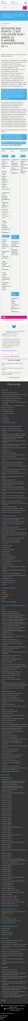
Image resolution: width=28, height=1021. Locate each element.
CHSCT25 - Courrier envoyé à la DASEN (11, 613)
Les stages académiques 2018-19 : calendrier (12, 940)
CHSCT (4, 681)
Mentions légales (4, 1016)
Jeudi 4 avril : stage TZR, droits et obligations (12, 953)
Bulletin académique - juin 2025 (9, 898)
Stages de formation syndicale (9, 919)
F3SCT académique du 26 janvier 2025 (11, 771)
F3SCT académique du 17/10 (9, 759)
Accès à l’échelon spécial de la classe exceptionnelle (14, 394)
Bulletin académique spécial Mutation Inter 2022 (13, 842)
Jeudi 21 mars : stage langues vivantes (11, 951)
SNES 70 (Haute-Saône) (7, 932)
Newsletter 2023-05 (6, 875)
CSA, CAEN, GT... (6, 419)
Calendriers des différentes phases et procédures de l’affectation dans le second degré (14, 445)
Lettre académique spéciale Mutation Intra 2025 (13, 892)
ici (4, 132)
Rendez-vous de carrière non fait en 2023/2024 (13, 538)
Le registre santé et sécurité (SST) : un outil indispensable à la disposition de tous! (12, 672)
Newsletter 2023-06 (6, 879)
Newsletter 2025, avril (7, 894)
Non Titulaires (5, 594)
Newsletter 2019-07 (6, 812)
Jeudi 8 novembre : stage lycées (9, 942)
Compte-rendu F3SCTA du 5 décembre (11, 757)
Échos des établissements (8, 413)
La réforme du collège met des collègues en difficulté (14, 666)
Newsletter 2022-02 (6, 848)
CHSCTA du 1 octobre (7, 709)
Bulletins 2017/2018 (7, 797)
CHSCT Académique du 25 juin (9, 720)
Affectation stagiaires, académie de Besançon (13, 487)
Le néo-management (7, 753)
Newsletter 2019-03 (6, 802)
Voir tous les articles (14, 377)
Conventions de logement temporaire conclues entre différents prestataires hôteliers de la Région (14, 619)
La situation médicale (7, 546)
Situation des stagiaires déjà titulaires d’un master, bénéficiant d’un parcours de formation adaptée (14, 434)
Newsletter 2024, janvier (7, 883)
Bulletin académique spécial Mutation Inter (12, 827)
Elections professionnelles (8, 923)
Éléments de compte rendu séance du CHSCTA (13, 719)
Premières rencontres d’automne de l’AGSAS (12, 693)
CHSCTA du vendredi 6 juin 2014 (9, 639)
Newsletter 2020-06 (6, 829)
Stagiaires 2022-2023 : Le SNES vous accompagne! (14, 510)
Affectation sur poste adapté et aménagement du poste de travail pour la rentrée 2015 (13, 647)
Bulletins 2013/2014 (7, 777)
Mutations (4, 584)
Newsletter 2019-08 (6, 814)
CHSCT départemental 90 (8, 677)
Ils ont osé (4, 415)
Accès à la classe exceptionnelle (9, 557)
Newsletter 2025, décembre (8, 904)
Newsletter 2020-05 (6, 825)
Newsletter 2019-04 (6, 804)
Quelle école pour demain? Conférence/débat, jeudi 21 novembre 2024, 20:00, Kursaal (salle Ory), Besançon (14, 978)
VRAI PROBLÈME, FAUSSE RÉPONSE (11, 668)
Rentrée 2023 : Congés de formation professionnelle (14, 533)
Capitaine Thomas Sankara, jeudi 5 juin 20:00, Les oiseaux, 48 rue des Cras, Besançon (13, 992)
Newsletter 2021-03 (6, 838)
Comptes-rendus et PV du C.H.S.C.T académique (13, 627)
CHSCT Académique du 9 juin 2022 (10, 749)
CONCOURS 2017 (6, 451)
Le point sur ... (5, 417)
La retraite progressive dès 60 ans (10, 400)
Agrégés (4, 590)
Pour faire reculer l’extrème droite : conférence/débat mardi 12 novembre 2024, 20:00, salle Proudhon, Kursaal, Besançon (14, 973)
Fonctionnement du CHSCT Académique (11, 679)
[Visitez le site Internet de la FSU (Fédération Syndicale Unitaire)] (14, 1009)
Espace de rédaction (15, 1010)
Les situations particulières (8, 549)
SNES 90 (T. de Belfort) (7, 934)
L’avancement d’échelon (8, 559)
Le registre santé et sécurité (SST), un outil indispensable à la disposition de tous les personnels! (12, 742)
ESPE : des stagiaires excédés (9, 457)
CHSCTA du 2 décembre (7, 713)
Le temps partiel (6, 547)
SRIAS (3, 608)
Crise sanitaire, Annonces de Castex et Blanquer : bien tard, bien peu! (13, 716)
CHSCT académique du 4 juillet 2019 (10, 695)
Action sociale (5, 421)
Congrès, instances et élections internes (11, 921)
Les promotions (6, 553)
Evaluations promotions (7, 582)
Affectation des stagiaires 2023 (9, 392)
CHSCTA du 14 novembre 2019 (9, 697)
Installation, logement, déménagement (11, 429)
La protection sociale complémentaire (11, 766)
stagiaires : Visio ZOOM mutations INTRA (12, 501)
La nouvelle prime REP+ (7, 722)
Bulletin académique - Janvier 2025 (10, 890)
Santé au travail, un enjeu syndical (10, 612)
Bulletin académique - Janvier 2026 (10, 906)
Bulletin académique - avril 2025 (9, 896)
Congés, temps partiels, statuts (9, 580)
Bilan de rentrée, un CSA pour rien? (10, 396)
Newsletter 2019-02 (6, 800)
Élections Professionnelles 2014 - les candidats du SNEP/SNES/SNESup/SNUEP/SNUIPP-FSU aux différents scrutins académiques (13, 783)
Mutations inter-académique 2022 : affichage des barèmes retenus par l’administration (13, 519)
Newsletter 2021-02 (6, 833)
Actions (4, 915)
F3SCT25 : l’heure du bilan (8, 407)
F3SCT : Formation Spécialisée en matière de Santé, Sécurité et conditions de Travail (14, 768)
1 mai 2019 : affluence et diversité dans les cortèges (12, 369)
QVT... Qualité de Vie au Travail (9, 751)
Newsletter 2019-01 (6, 798)
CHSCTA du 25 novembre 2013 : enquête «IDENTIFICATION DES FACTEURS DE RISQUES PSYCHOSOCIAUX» (13, 631)
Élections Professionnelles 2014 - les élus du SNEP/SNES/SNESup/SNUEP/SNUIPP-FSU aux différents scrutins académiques (13, 788)
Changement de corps (7, 579)
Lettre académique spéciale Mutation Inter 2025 (13, 902)
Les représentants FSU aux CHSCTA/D (11, 641)
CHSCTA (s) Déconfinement (8, 704)
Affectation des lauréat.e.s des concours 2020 (12, 482)
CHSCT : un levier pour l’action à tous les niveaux (13, 664)
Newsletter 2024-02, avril (8, 885)
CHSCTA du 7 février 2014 (8, 634)
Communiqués (5, 917)
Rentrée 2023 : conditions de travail (10, 527)
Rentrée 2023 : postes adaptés (9, 531)
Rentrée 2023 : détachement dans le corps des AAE (14, 529)
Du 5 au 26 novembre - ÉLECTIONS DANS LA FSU (13, 793)
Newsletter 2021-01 (6, 831)
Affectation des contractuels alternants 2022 (12, 508)
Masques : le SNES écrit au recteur (10, 711)
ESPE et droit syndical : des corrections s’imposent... (14, 469)
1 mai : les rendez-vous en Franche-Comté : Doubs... (12, 364)
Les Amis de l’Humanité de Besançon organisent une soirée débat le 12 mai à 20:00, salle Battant (14, 995)
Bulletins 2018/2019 (7, 810)
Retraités (4, 598)
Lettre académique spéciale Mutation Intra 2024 (13, 881)
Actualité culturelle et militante (9, 423)
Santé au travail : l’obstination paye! (10, 761)
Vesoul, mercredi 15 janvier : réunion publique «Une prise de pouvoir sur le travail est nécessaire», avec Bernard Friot (14, 983)
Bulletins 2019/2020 (6, 816)
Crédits (1, 1019)
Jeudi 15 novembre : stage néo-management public (14, 944)
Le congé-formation (7, 563)
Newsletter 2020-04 (6, 823)
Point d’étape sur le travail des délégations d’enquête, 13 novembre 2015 (12, 659)
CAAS (3, 610)
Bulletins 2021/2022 (6, 840)
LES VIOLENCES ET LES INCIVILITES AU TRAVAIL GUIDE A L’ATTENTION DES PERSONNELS (13, 616)
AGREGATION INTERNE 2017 (9, 453)
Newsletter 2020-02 (6, 821)
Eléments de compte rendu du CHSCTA (11, 675)
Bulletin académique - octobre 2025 (10, 900)
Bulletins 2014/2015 (7, 779)
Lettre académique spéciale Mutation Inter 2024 (13, 877)
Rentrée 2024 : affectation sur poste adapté (12, 755)
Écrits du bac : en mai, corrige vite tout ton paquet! (14, 739)
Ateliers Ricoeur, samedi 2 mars (9, 970)
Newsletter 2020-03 (6, 819)
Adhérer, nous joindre (7, 409)
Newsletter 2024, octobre (8, 887)
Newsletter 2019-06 (6, 808)
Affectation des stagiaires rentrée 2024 (11, 512)
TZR (3, 600)
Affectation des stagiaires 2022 (9, 506)
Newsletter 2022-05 (6, 857)
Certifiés (4, 592)
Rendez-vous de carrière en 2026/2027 (11, 573)
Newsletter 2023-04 (6, 873)
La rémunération (6, 551)
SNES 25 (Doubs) (6, 929)
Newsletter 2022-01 (6, 846)
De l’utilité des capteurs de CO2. (9, 735)
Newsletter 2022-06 (6, 866)
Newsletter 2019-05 (6, 806)
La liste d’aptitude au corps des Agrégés (11, 561)
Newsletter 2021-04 (6, 844)
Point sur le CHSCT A (7, 662)
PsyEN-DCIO (5, 596)
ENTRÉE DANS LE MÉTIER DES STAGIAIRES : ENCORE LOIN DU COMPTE (12, 438)
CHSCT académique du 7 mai (9, 691)
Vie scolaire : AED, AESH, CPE (9, 602)
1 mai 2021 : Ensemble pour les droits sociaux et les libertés (11, 373)
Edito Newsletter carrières (8, 565)
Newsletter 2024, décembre (8, 888)
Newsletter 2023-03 (6, 871)
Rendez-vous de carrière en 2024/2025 (11, 542)
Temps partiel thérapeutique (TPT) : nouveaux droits (14, 724)
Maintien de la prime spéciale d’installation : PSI (13, 455)
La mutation (5, 544)
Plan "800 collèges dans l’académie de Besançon (13, 405)
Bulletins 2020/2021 (6, 836)
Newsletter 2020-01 (6, 817)
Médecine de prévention (8, 650)
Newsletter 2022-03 (6, 853)
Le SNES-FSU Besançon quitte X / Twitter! (12, 398)
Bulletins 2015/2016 (7, 791)
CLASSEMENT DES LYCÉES (8, 670)
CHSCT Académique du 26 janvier (10, 737)
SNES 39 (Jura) (5, 930)
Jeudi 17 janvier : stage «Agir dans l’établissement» (14, 949)
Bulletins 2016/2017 (7, 795)
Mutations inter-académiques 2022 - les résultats (13, 522)
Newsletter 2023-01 (6, 868)
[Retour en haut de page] (24, 1017)
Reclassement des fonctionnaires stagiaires (12, 462)
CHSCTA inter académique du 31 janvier (11, 699)
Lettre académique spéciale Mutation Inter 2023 (13, 864)
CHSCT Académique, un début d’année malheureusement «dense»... (11, 656)
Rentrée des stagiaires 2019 (8, 480)
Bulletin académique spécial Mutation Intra (12, 835)
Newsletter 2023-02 (6, 869)
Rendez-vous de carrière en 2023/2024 (11, 540)
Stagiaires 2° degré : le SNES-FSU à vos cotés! (13, 496)
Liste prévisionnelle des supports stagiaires (12, 464)
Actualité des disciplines (8, 411)
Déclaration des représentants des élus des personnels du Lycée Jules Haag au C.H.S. (12, 729)
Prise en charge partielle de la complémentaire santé (14, 726)
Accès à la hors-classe (7, 555)
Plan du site (2, 1017)
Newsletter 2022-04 (6, 855)
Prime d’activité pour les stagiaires (10, 471)
